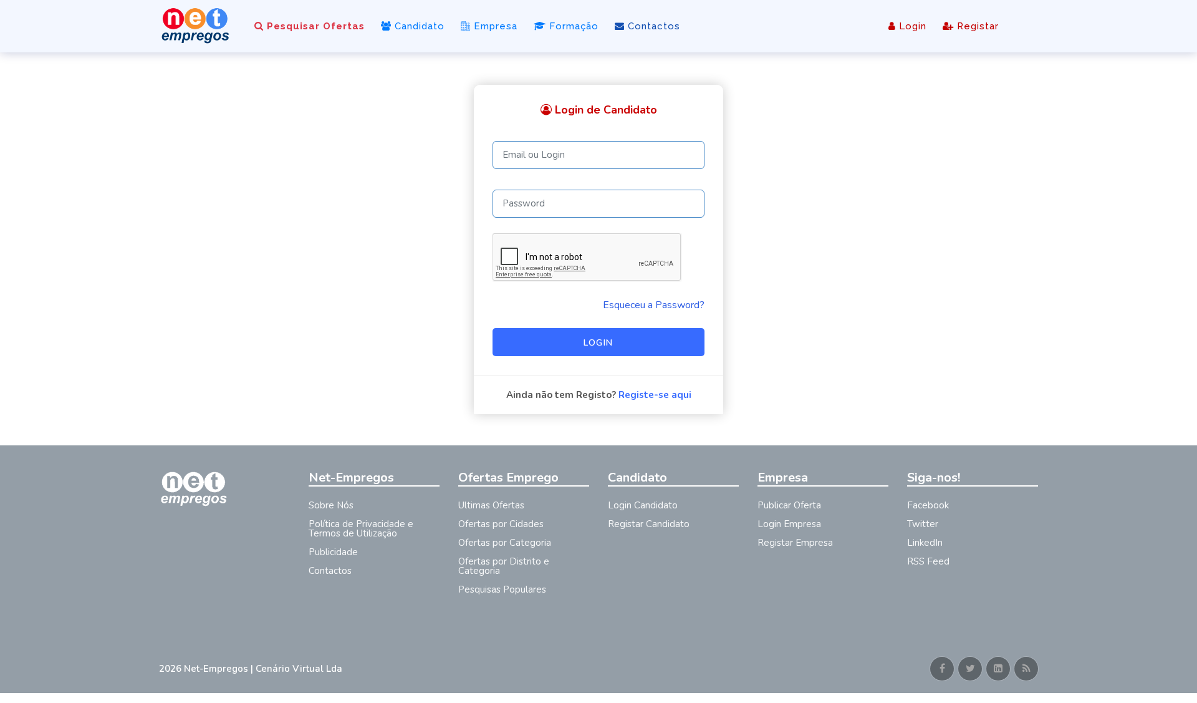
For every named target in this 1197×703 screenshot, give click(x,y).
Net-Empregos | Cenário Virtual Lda (263, 668)
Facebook (928, 505)
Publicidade (333, 552)
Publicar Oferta (789, 505)
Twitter (922, 524)
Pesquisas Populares (502, 589)
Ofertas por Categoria (504, 542)
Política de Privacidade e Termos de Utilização (361, 529)
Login (911, 26)
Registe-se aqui (654, 395)
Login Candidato (643, 505)
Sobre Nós (331, 505)
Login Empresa (789, 524)
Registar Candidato (649, 524)
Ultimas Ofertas (491, 505)
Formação (572, 26)
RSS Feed (928, 561)
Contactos (652, 26)
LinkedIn (925, 542)
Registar (976, 26)
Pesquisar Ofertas (314, 26)
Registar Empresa (795, 542)
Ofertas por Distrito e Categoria (503, 566)
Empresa (494, 26)
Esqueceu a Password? (653, 305)
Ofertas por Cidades (501, 524)
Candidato (418, 26)
